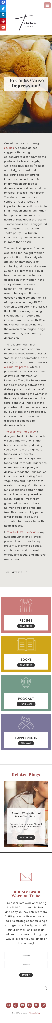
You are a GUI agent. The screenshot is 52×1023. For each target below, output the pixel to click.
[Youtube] (22, 1005)
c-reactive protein (16, 367)
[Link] (43, 1005)
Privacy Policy (34, 1013)
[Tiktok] (15, 1005)
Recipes (25, 620)
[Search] (43, 987)
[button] (47, 5)
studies (9, 148)
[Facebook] (29, 1005)
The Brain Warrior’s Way (20, 431)
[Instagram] (8, 1005)
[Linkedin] (36, 1005)
